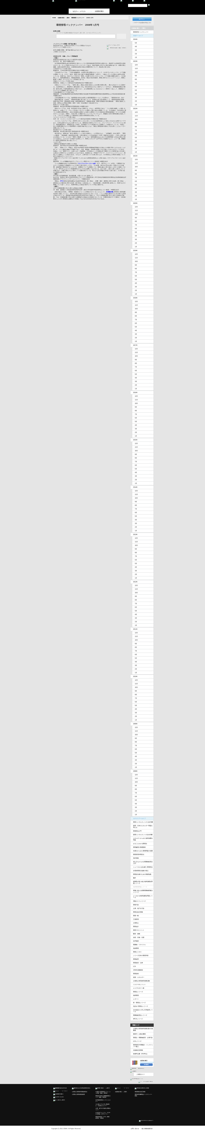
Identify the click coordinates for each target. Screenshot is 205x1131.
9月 (136, 76)
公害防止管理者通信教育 (78, 1094)
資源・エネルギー (138, 977)
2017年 (135, 345)
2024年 (135, 39)
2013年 (135, 534)
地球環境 (136, 995)
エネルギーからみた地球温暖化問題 (143, 839)
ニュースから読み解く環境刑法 (143, 867)
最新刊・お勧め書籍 (139, 1034)
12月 (136, 65)
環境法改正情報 (138, 912)
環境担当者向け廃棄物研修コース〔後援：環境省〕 (103, 1096)
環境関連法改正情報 (140, 1091)
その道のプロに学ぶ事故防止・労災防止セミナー (102, 1105)
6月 (136, 86)
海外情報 (136, 858)
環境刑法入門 (137, 831)
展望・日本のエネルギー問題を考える (143, 826)
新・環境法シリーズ (139, 1002)
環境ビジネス (137, 952)
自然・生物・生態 (138, 937)
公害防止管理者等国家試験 (141, 981)
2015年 (135, 440)
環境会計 (136, 926)
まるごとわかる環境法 (140, 843)
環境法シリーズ (138, 992)
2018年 (135, 298)
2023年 (135, 61)
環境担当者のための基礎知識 (142, 874)
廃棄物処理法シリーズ (140, 1015)
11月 (136, 68)
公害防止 (136, 923)
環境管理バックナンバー (77, 17)
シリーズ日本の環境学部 (140, 955)
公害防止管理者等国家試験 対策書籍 (143, 1029)
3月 (136, 50)
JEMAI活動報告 (138, 970)
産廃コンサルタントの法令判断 (143, 834)
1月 (136, 57)
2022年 (135, 108)
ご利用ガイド (140, 1074)
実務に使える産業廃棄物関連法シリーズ (143, 891)
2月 (136, 54)
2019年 (135, 250)
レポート (136, 999)
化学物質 (136, 941)
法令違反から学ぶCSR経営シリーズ (143, 1010)
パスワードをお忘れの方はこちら (142, 22)
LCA (134, 966)
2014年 (135, 487)
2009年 (135, 724)
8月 (136, 79)
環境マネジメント (138, 930)
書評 (134, 878)
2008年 (135, 771)
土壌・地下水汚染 (138, 908)
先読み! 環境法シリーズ (140, 1006)
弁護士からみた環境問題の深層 (143, 851)
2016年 (135, 392)
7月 (136, 83)
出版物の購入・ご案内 (64, 17)
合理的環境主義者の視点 (140, 870)
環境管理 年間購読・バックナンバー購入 (143, 1045)
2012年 (135, 582)
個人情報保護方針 (147, 1128)
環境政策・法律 (138, 963)
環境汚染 (136, 905)
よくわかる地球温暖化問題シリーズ (143, 896)
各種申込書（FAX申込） (140, 1054)
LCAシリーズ (137, 1041)
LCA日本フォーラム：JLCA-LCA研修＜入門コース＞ (102, 1113)
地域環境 (136, 948)
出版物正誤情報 (138, 1050)
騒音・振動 (136, 934)
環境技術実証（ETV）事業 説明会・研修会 (103, 1117)
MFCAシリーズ (138, 1019)
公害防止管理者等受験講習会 (79, 1091)
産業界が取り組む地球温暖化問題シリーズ (143, 882)
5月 (136, 43)
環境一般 (136, 915)
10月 (136, 72)
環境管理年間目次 (138, 854)
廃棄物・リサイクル (139, 944)
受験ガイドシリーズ (139, 901)
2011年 (135, 629)
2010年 (135, 676)
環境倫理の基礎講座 (139, 847)
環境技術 (136, 973)
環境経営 (136, 959)
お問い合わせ (135, 1128)
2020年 (135, 203)
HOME (54, 17)
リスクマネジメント (139, 984)
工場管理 (136, 919)
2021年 (135, 156)
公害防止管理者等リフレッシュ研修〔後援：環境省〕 (103, 1092)
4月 (136, 46)
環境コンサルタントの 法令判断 (143, 822)
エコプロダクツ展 (138, 988)
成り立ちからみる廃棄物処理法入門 (143, 862)
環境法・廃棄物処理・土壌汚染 (143, 1037)
